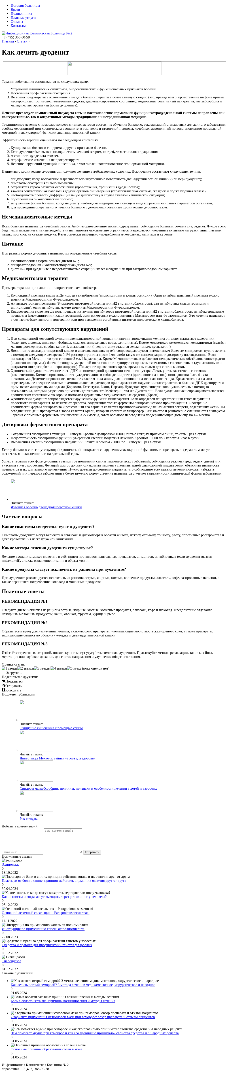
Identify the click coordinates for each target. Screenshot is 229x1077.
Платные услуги (23, 17)
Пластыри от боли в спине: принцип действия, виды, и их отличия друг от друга (64, 880)
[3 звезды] (42, 668)
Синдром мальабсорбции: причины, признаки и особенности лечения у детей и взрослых (88, 788)
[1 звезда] (9, 668)
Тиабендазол (11, 961)
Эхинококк (10, 864)
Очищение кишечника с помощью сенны (51, 728)
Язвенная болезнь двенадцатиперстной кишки (46, 507)
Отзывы (17, 21)
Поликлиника (21, 13)
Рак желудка (29, 818)
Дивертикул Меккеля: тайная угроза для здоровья (57, 758)
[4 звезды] (59, 668)
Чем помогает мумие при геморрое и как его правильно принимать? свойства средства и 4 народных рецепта (95, 1033)
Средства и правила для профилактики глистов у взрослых (47, 945)
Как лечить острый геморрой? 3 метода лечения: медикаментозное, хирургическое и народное (83, 985)
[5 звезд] (74, 668)
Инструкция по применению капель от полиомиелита (43, 929)
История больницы (25, 5)
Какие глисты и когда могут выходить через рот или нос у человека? (54, 897)
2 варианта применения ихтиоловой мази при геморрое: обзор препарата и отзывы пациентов (83, 1017)
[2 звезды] (25, 668)
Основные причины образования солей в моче (46, 1049)
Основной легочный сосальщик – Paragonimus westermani (45, 913)
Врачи (15, 9)
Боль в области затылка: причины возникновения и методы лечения (63, 1001)
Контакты (18, 26)
